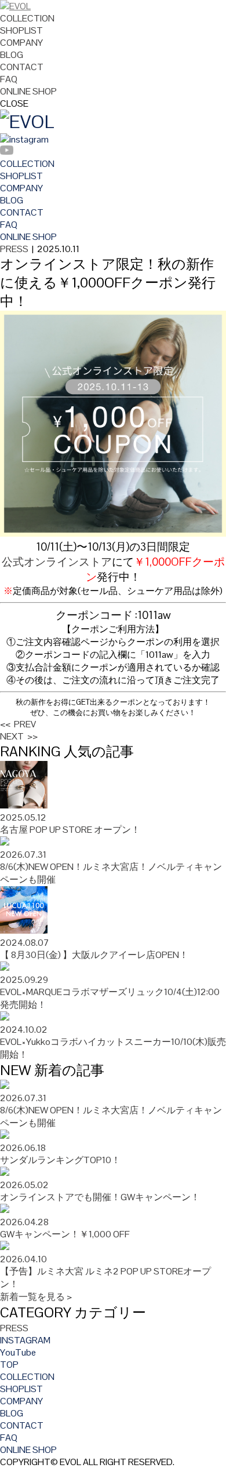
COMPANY (21, 43)
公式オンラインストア (57, 562)
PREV (18, 724)
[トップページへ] (15, 6)
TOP (9, 1364)
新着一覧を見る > (36, 1297)
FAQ (8, 79)
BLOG (11, 55)
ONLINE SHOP (28, 91)
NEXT (19, 736)
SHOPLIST (21, 30)
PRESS (14, 249)
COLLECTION (27, 18)
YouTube (18, 1352)
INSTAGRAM (25, 1340)
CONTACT (21, 67)
